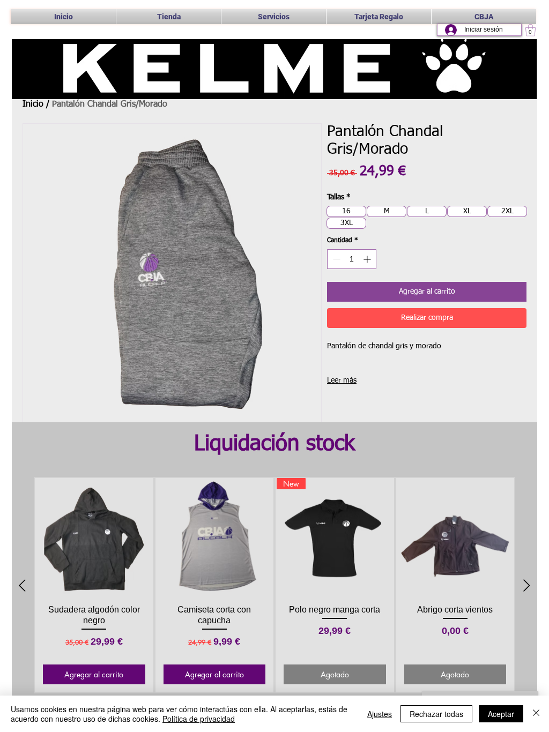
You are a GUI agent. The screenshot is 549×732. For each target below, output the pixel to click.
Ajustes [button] (379, 713)
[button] (273, 16)
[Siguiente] (526, 585)
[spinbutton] (351, 259)
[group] (274, 585)
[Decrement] (335, 259)
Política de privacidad (198, 718)
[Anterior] (22, 585)
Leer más (342, 380)
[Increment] (368, 259)
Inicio (33, 104)
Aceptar (501, 713)
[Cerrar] (536, 713)
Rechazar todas (436, 713)
